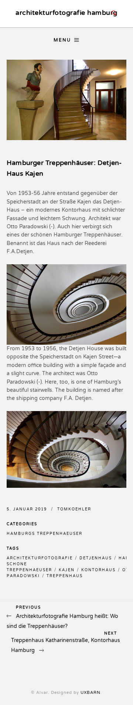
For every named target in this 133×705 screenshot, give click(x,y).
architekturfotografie (40, 558)
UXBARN (90, 692)
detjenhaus (95, 558)
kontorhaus (98, 570)
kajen (67, 570)
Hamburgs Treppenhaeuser (44, 534)
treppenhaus (65, 576)
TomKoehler (74, 509)
